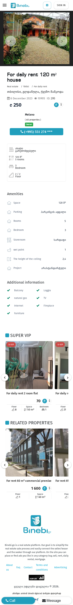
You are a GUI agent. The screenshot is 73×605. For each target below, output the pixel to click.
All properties (33, 120)
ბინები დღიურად (52, 593)
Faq (18, 567)
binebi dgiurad (35, 593)
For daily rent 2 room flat (22, 393)
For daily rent (40, 86)
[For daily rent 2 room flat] (29, 365)
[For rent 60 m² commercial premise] (29, 453)
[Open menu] (4, 5)
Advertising (60, 567)
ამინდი (16, 593)
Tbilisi (26, 86)
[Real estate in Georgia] (20, 5)
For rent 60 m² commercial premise (28, 480)
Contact (28, 567)
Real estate (12, 86)
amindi (24, 593)
